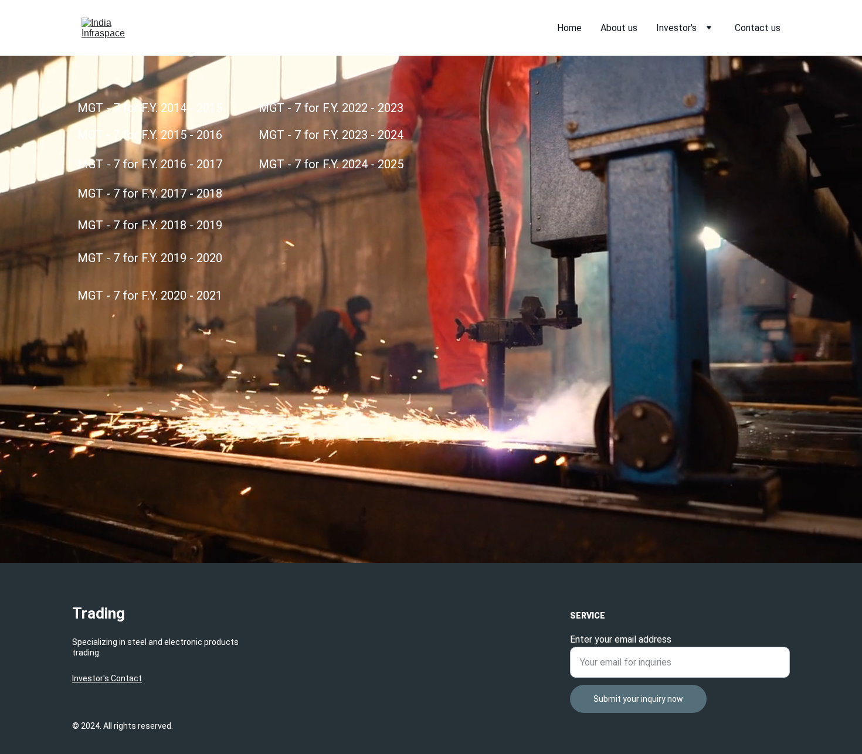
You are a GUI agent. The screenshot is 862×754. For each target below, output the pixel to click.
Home (569, 27)
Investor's (676, 27)
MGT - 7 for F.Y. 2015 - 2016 (149, 135)
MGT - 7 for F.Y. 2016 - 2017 (149, 164)
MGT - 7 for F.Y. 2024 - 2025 (331, 164)
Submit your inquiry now (638, 699)
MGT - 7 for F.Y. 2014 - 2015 (149, 108)
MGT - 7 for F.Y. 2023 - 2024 (331, 135)
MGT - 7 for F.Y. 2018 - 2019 (149, 225)
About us (618, 27)
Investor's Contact (107, 678)
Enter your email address (620, 639)
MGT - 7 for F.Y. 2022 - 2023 (331, 108)
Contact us (757, 27)
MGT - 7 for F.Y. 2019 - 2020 (149, 258)
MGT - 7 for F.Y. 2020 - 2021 (149, 295)
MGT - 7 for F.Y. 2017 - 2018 (149, 193)
